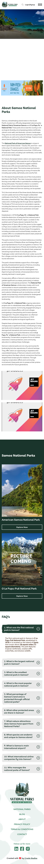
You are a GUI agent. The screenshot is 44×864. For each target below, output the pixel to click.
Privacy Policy (22, 824)
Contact (22, 834)
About (22, 819)
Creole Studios (31, 858)
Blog (22, 814)
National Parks (22, 809)
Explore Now (22, 527)
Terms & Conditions (22, 829)
